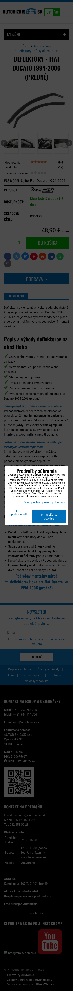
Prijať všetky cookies (49, 516)
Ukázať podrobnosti (19, 513)
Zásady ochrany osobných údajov (44, 502)
